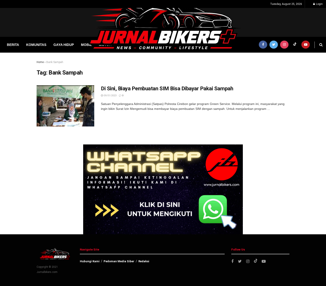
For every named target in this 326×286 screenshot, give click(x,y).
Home (40, 62)
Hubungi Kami (90, 261)
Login (319, 4)
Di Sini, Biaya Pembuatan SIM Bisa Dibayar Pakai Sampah (167, 88)
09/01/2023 (109, 95)
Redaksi (143, 261)
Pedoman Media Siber (119, 261)
